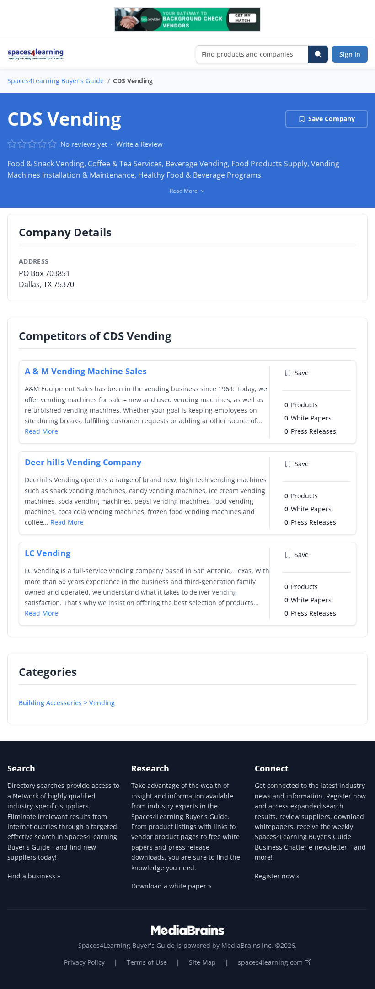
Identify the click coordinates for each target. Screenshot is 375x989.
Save (302, 372)
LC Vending (47, 553)
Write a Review (139, 144)
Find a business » (33, 876)
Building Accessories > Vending (67, 702)
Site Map (202, 962)
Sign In (349, 54)
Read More (41, 431)
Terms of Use (147, 962)
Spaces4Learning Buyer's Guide (55, 80)
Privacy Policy (84, 962)
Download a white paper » (171, 886)
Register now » (277, 876)
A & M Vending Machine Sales (86, 371)
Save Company (331, 118)
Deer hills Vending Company (83, 462)
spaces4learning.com (271, 962)
